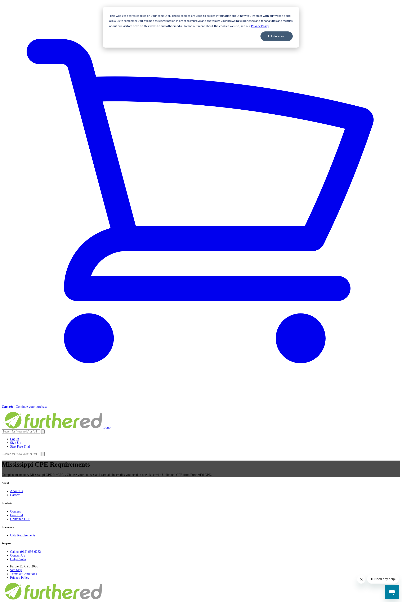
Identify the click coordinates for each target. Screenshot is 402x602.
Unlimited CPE (20, 519)
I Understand (276, 36)
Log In (14, 439)
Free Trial (16, 515)
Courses (15, 511)
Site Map (16, 570)
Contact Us (17, 555)
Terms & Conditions (23, 574)
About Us (16, 491)
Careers (15, 495)
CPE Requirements (22, 535)
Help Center (18, 559)
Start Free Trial (20, 446)
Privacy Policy (260, 26)
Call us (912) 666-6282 (25, 551)
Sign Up (15, 442)
